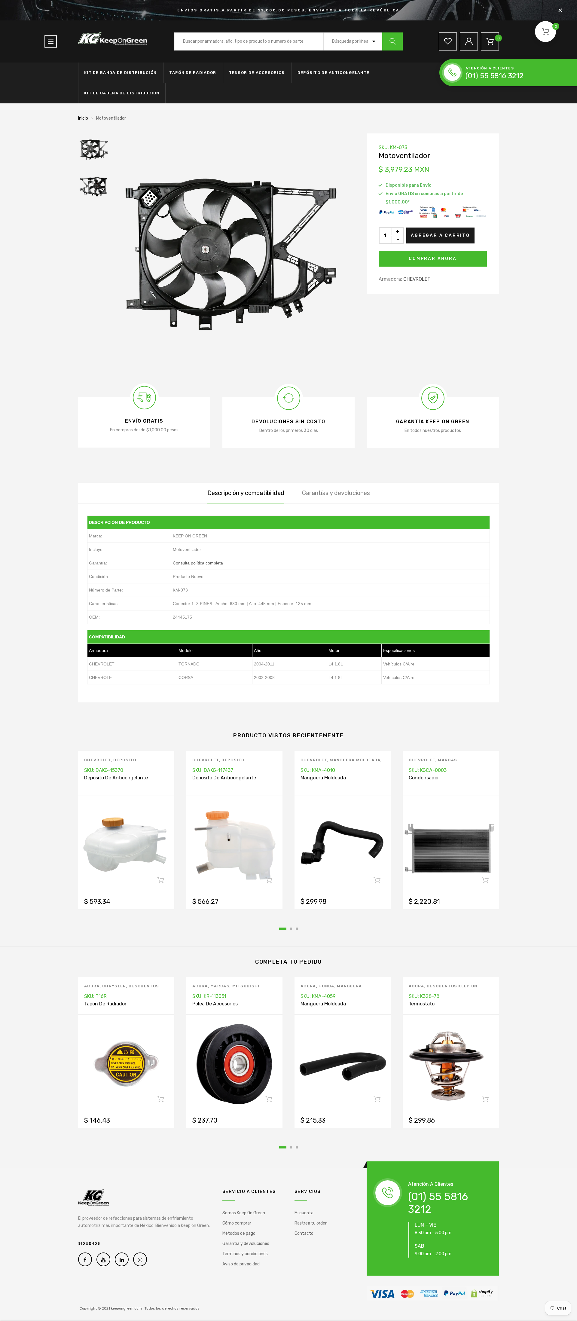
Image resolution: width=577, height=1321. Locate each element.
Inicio (83, 118)
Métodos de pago (238, 1233)
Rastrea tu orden (311, 1223)
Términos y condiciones (245, 1253)
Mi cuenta (304, 1213)
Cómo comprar (236, 1223)
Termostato (422, 1004)
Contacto (304, 1233)
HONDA (326, 986)
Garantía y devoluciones (245, 1243)
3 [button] (297, 929)
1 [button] (282, 929)
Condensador (424, 778)
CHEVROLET (416, 279)
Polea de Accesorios (215, 1004)
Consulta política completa (198, 563)
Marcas (447, 760)
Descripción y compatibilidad (245, 493)
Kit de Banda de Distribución (120, 72)
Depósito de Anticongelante (334, 72)
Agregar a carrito (440, 235)
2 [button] (291, 929)
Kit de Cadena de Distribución (122, 93)
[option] (234, 253)
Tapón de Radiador (192, 72)
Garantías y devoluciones (336, 493)
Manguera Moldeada (355, 760)
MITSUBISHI (246, 986)
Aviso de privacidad (241, 1264)
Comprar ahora (432, 258)
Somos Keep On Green (243, 1213)
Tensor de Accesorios (257, 72)
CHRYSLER (114, 986)
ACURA (92, 986)
